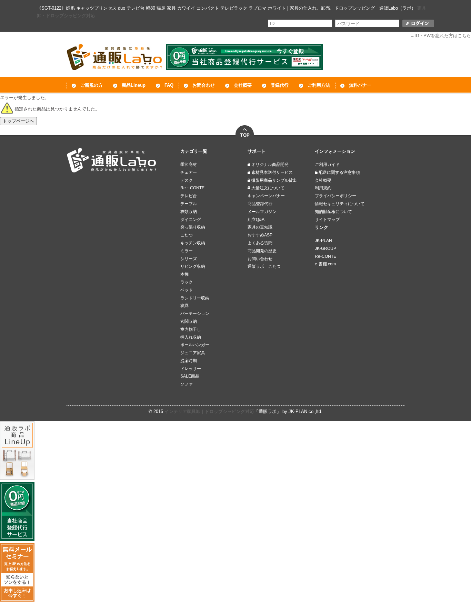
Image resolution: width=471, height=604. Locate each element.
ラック (186, 282)
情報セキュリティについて (339, 203)
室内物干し (190, 329)
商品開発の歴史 (262, 250)
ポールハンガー (194, 344)
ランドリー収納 (194, 298)
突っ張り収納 (192, 227)
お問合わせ (203, 85)
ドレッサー (190, 368)
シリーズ (188, 258)
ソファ (186, 384)
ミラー (186, 250)
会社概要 (243, 85)
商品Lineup (134, 85)
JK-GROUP (325, 248)
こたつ (186, 235)
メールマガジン (262, 211)
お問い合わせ (260, 258)
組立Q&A (256, 219)
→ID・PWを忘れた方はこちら (440, 35)
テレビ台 (188, 195)
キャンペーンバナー (266, 195)
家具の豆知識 (260, 227)
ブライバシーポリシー (335, 195)
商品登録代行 (260, 203)
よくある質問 (260, 243)
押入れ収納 (190, 337)
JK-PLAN (323, 240)
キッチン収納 (192, 243)
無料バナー (360, 85)
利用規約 (323, 188)
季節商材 (188, 164)
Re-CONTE (325, 256)
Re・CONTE (192, 188)
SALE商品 (189, 376)
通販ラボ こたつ (264, 266)
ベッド (186, 290)
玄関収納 (188, 321)
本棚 (184, 274)
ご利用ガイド (327, 164)
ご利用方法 (319, 85)
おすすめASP (260, 235)
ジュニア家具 (192, 352)
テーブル (188, 203)
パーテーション (194, 313)
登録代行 (280, 85)
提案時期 (188, 360)
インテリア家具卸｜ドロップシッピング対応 (209, 411)
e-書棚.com (325, 264)
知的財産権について (333, 211)
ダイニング (190, 219)
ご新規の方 (91, 85)
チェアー (188, 172)
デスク (186, 180)
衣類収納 (188, 211)
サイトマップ (327, 219)
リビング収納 (192, 266)
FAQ (168, 85)
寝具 (184, 305)
